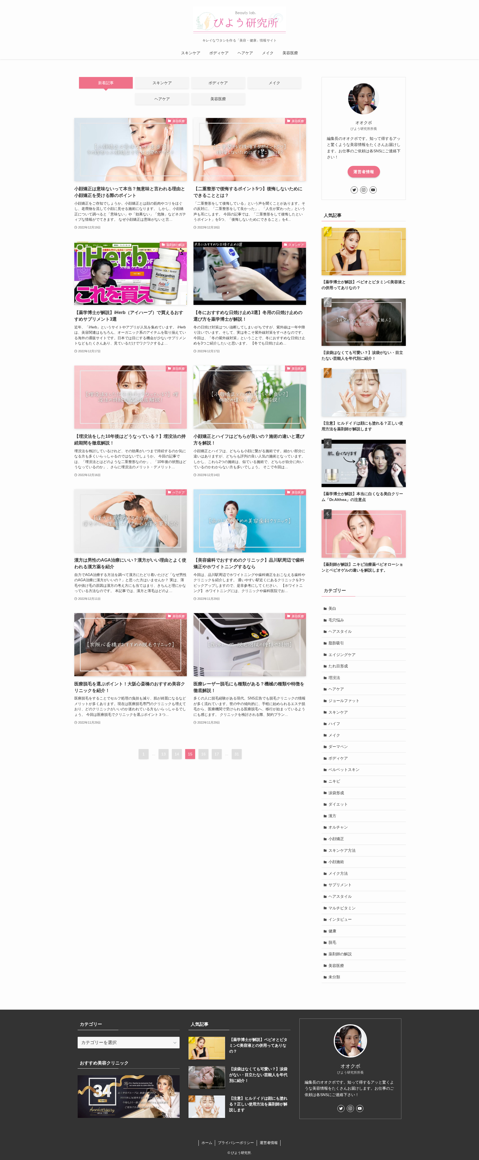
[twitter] (354, 190)
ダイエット (338, 804)
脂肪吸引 (336, 643)
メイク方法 (338, 873)
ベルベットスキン (344, 769)
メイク (334, 735)
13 (163, 754)
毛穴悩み (336, 620)
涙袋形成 (336, 793)
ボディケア (338, 758)
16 (203, 754)
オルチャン (338, 827)
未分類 (334, 977)
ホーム (207, 1143)
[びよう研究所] (239, 20)
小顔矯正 (336, 839)
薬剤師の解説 (340, 954)
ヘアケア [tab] (162, 99)
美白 (332, 608)
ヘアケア (336, 689)
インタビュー (340, 919)
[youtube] (373, 190)
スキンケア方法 (342, 850)
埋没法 (334, 677)
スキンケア (338, 712)
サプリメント (340, 885)
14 (177, 754)
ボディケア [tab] (218, 83)
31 (237, 754)
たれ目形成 (338, 666)
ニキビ (334, 781)
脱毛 (332, 942)
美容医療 (336, 965)
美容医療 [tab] (218, 99)
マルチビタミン (342, 908)
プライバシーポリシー (236, 1143)
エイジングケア (342, 654)
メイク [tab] (274, 83)
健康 (332, 931)
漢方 (332, 816)
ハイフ (334, 723)
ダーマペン (338, 746)
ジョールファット (344, 700)
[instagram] (363, 190)
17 (217, 754)
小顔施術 (336, 862)
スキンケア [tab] (162, 83)
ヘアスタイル (340, 631)
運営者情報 (363, 171)
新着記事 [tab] (106, 83)
